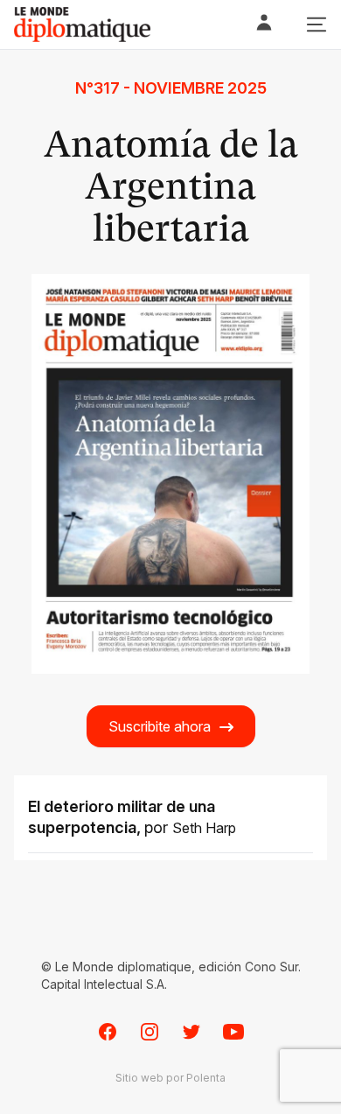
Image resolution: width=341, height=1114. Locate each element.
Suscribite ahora (159, 726)
